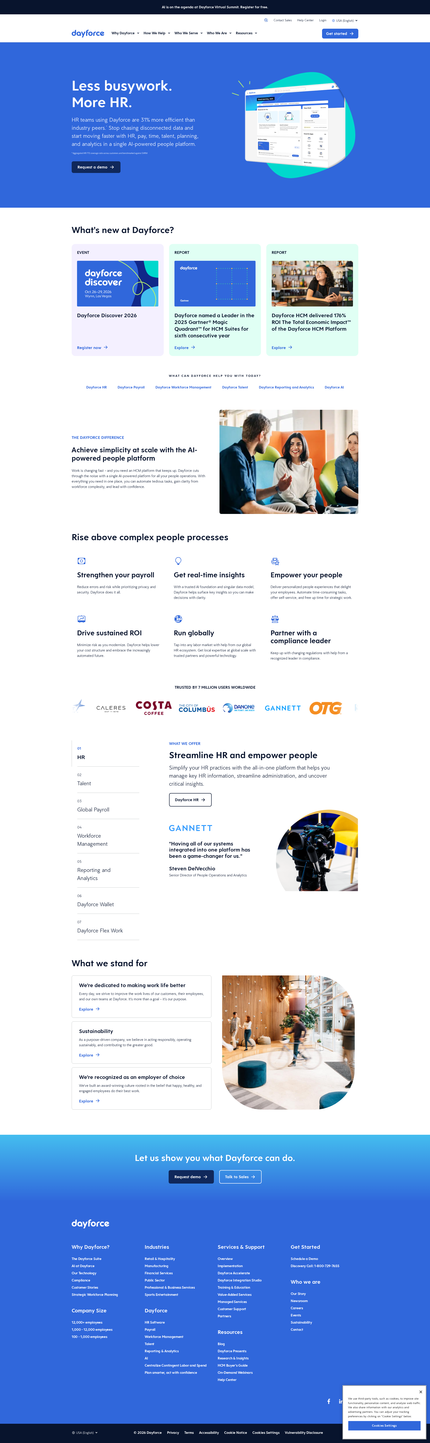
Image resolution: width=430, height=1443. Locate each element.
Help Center (305, 20)
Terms (189, 1432)
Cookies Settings (384, 1425)
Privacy (173, 1432)
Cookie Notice (235, 1432)
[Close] (421, 1392)
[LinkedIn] (341, 1401)
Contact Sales (283, 20)
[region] (384, 1412)
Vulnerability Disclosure (304, 1432)
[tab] (105, 753)
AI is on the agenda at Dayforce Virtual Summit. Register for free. (215, 7)
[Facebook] (328, 1401)
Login (322, 20)
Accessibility (209, 1432)
